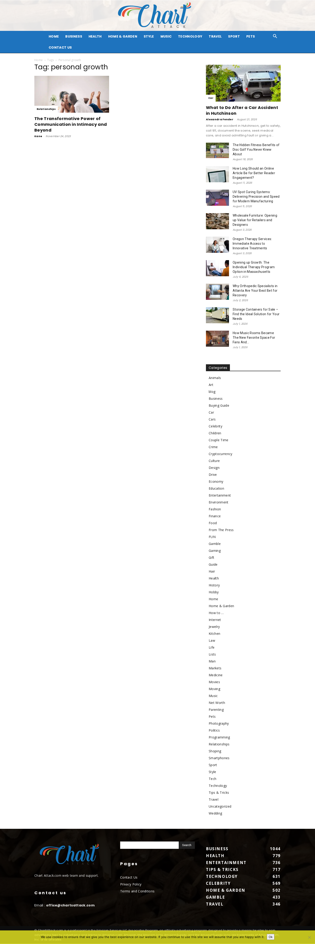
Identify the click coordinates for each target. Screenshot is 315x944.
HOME (54, 36)
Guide (213, 564)
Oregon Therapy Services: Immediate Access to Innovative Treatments (252, 243)
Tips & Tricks (219, 792)
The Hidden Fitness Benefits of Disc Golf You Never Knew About (256, 149)
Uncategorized (220, 806)
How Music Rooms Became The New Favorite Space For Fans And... (254, 337)
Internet (215, 620)
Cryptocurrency (220, 454)
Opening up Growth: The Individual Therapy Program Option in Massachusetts (254, 267)
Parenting (216, 709)
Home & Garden (122, 36)
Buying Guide (219, 405)
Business (73, 36)
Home (38, 60)
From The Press (221, 530)
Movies (214, 682)
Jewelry (214, 626)
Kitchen (214, 633)
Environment (219, 502)
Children (215, 433)
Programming (219, 737)
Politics (214, 730)
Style (149, 36)
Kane (38, 136)
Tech (212, 778)
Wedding (215, 813)
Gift (211, 557)
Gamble (215, 543)
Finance (215, 516)
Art (211, 384)
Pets (250, 36)
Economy (216, 481)
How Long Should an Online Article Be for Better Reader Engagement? (254, 173)
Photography (219, 723)
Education (216, 488)
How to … (216, 613)
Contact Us (60, 47)
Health (95, 36)
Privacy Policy (130, 884)
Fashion (215, 509)
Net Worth (217, 702)
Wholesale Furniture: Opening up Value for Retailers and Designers (255, 220)
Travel (215, 36)
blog (212, 391)
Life (211, 647)
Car (210, 98)
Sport (234, 36)
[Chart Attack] (157, 15)
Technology (190, 36)
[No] (309, 937)
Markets (215, 668)
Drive (213, 474)
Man (212, 661)
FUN (212, 537)
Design (214, 467)
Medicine (216, 675)
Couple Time (219, 440)
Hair (212, 571)
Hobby (214, 592)
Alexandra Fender (219, 119)
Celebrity (215, 426)
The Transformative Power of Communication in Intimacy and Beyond (70, 124)
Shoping (215, 751)
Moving (214, 689)
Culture (214, 461)
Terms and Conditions (137, 891)
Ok (271, 937)
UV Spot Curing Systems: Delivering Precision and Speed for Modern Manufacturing (256, 196)
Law (212, 640)
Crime (213, 447)
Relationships (46, 109)
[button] (275, 37)
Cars (212, 419)
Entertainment (220, 495)
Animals (215, 378)
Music (166, 36)
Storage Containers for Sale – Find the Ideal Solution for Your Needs (256, 314)
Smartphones (219, 758)
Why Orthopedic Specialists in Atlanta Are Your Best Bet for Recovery (255, 290)
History (214, 585)
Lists (212, 654)
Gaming (215, 550)
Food (213, 523)
